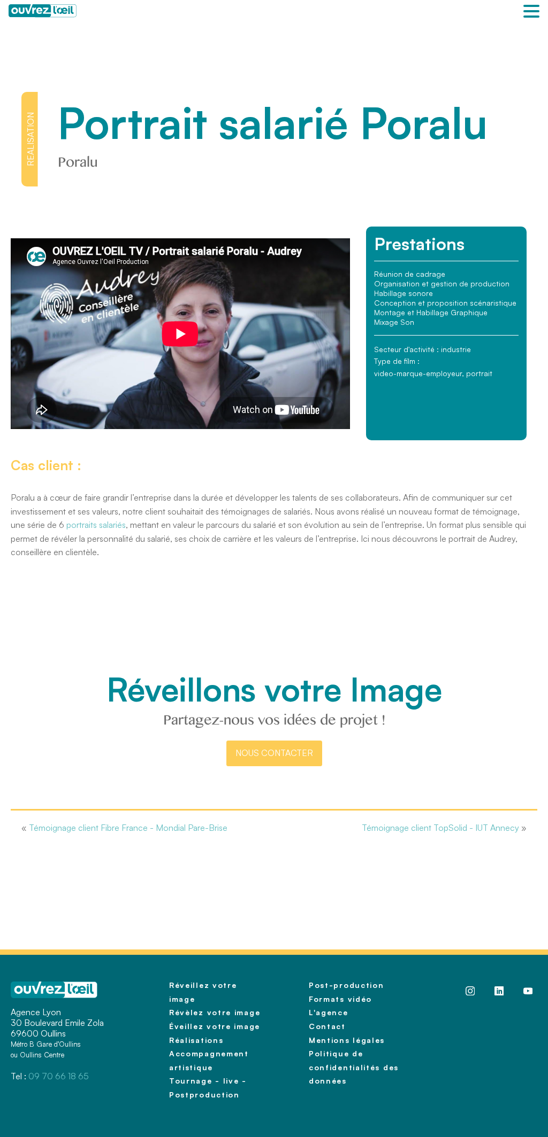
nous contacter (274, 752)
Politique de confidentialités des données (354, 1067)
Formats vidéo (340, 998)
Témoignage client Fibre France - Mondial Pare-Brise (128, 827)
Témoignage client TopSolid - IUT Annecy (440, 827)
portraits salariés (96, 524)
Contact (327, 1026)
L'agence (328, 1012)
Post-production (346, 985)
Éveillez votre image (214, 1026)
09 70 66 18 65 (58, 1076)
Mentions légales (347, 1040)
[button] (531, 12)
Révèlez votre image (214, 1012)
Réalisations (196, 1040)
